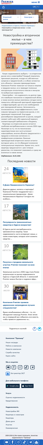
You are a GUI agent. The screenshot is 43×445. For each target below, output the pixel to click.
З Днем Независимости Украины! (18, 185)
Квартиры (10, 418)
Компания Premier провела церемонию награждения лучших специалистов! (19, 305)
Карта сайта (10, 356)
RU (38, 7)
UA (34, 7)
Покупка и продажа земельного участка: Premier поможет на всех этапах (19, 265)
